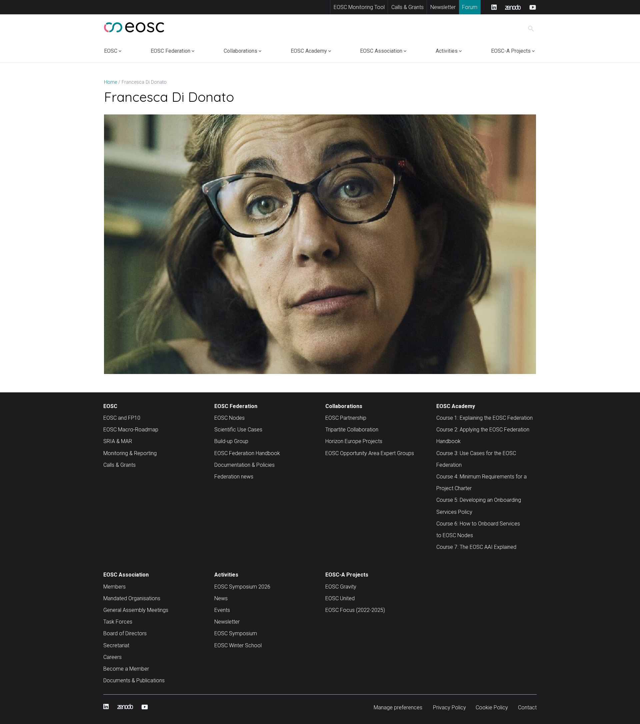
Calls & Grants (407, 7)
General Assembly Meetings (135, 610)
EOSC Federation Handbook (247, 453)
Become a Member (126, 669)
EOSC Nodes (229, 418)
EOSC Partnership (345, 418)
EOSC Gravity (340, 587)
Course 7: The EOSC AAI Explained (476, 547)
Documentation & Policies (244, 465)
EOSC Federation (170, 51)
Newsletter (443, 7)
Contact (527, 707)
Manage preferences (398, 707)
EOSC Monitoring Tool (359, 7)
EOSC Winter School (238, 645)
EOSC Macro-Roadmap (130, 429)
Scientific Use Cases (238, 429)
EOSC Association (381, 51)
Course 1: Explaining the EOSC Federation (484, 418)
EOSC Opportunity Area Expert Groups (369, 453)
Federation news (233, 476)
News (221, 598)
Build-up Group (231, 441)
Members (114, 587)
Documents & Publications (134, 680)
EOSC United (340, 598)
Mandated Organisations (131, 598)
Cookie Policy (492, 707)
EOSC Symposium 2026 (242, 587)
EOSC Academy (309, 51)
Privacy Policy (449, 707)
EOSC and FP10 (121, 418)
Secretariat (116, 645)
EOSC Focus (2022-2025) (355, 610)
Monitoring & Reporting (130, 453)
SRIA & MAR (117, 441)
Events (222, 610)
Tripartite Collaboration (351, 429)
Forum (469, 7)
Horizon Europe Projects (353, 441)
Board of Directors (125, 633)
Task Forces (117, 622)
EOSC (110, 51)
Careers (112, 657)
